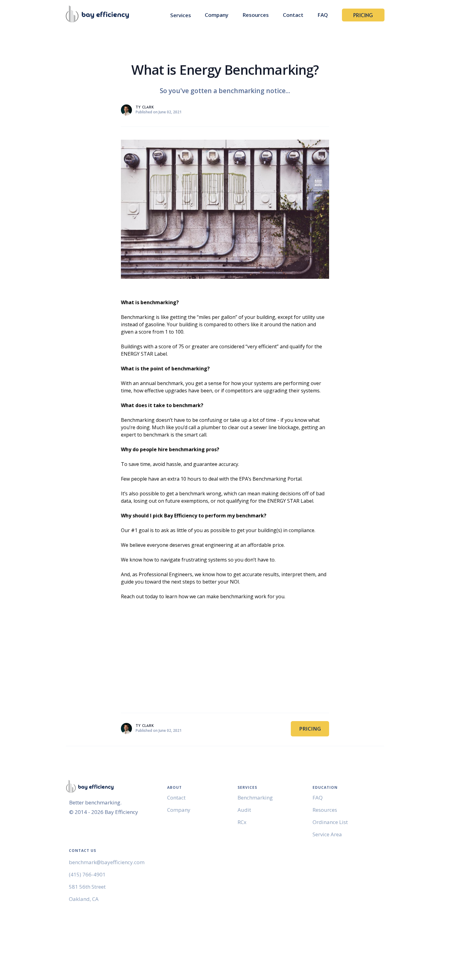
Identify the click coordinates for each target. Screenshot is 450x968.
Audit (244, 809)
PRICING (363, 15)
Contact (293, 14)
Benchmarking (255, 797)
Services (180, 15)
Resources (255, 14)
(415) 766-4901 (87, 874)
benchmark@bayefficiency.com (106, 862)
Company (216, 14)
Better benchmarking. (95, 802)
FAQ (322, 14)
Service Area (327, 834)
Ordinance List (330, 822)
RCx (242, 822)
